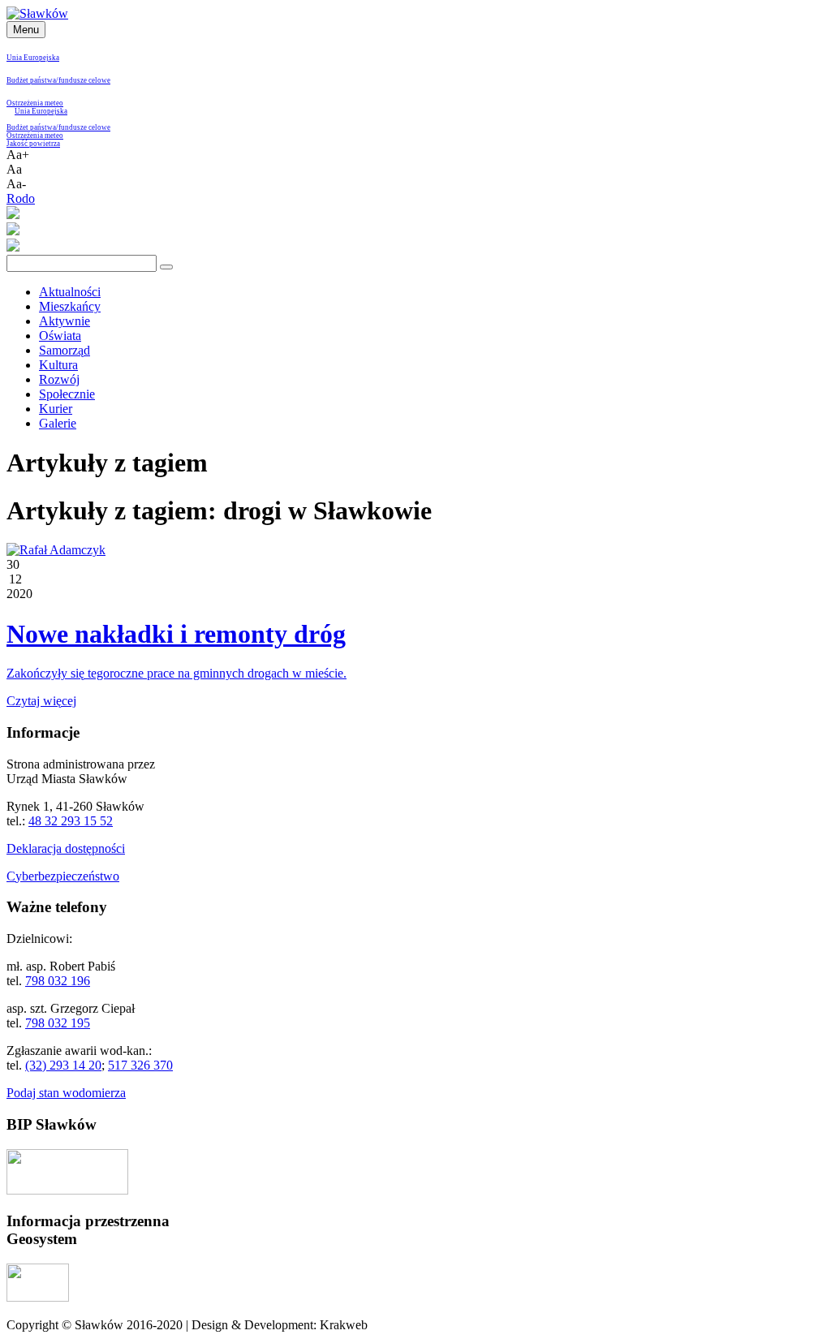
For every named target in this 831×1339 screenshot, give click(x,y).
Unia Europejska (32, 58)
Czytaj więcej (41, 701)
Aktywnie (64, 321)
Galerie (57, 423)
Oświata (60, 335)
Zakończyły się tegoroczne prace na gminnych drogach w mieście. (176, 673)
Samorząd (64, 350)
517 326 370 (140, 1065)
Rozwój (59, 379)
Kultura (58, 365)
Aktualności (70, 292)
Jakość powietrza (33, 144)
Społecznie (67, 394)
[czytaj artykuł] (55, 550)
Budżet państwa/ (32, 80)
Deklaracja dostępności (65, 848)
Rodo (20, 198)
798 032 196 (57, 981)
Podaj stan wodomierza (66, 1093)
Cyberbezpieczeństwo (62, 876)
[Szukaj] (166, 267)
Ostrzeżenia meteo (34, 103)
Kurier (55, 408)
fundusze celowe (84, 80)
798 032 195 (57, 1023)
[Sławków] (37, 13)
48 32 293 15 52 (70, 821)
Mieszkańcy (70, 306)
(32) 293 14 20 (63, 1065)
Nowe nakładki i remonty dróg (176, 633)
